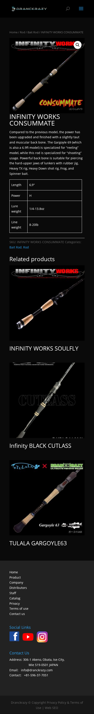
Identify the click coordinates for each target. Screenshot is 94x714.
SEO (55, 708)
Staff (12, 593)
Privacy (14, 603)
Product (15, 577)
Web (48, 708)
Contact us (17, 614)
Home (13, 32)
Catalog (14, 598)
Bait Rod (33, 32)
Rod (22, 32)
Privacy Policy (56, 702)
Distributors (18, 588)
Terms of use (18, 608)
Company (16, 582)
